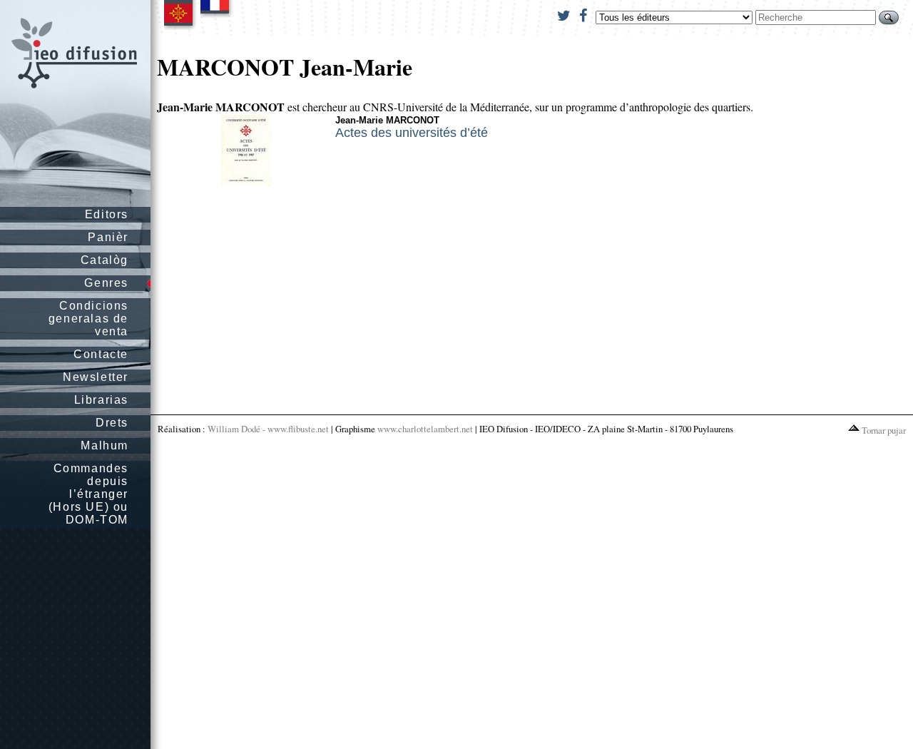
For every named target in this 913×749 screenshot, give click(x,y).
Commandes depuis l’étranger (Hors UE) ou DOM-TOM (88, 494)
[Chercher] (889, 17)
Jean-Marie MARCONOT (387, 120)
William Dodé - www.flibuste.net (268, 428)
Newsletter (95, 377)
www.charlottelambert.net (425, 428)
